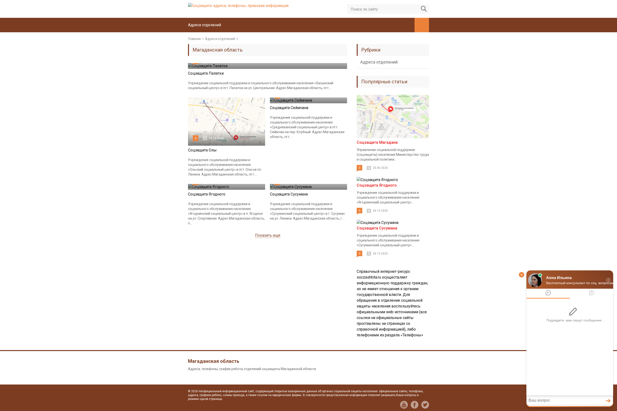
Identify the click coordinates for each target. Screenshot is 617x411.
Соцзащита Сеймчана (289, 107)
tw (425, 405)
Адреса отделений (204, 25)
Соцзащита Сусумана (289, 194)
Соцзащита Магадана (377, 142)
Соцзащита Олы (202, 150)
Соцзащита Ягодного (206, 194)
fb (414, 405)
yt (404, 405)
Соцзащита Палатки (206, 73)
